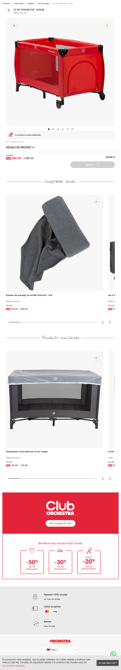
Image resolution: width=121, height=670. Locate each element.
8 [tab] (89, 478)
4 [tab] (46, 478)
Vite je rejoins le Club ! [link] (60, 523)
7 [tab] (79, 478)
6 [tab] (68, 478)
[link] (8, 10)
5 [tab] (57, 478)
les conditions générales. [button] (14, 665)
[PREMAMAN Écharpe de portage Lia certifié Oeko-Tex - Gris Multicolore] (55, 243)
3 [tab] (35, 478)
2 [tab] (24, 478)
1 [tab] (14, 478)
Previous (102, 322)
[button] (107, 25)
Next (109, 322)
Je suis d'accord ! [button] (108, 662)
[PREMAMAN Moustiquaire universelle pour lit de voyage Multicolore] (55, 399)
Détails (109, 157)
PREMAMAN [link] (20, 12)
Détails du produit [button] (19, 147)
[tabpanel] (60, 72)
